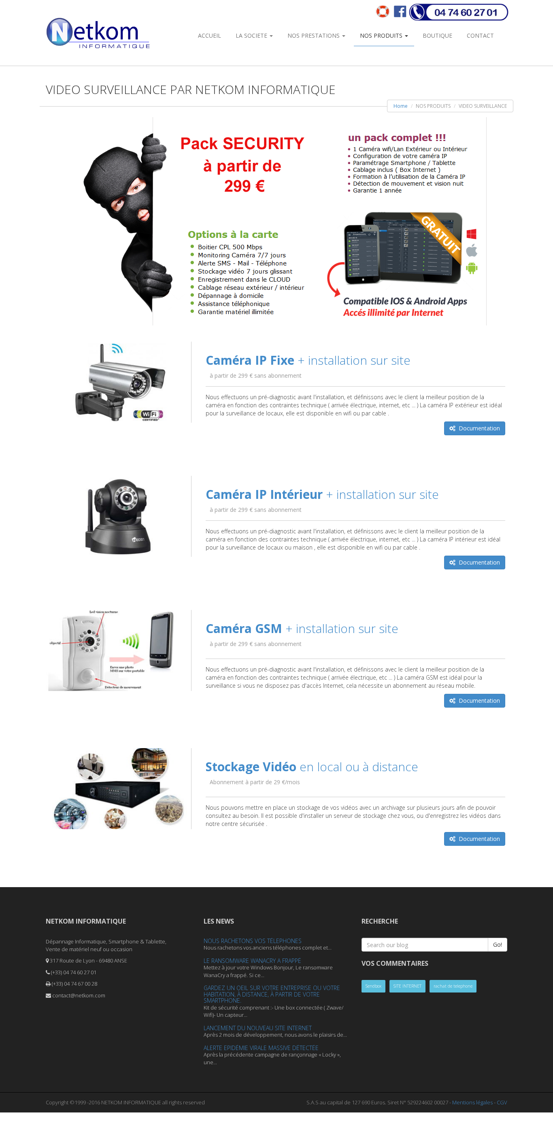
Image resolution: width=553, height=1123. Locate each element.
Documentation (477, 428)
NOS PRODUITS (382, 35)
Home (400, 106)
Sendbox (373, 986)
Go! (497, 944)
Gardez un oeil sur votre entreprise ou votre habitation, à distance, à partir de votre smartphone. (272, 994)
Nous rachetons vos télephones (253, 941)
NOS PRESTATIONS (314, 35)
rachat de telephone (453, 986)
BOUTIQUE (437, 35)
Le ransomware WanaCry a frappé (252, 961)
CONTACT (480, 35)
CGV (502, 1102)
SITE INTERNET (407, 986)
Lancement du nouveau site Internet (258, 1028)
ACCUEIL (209, 35)
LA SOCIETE (252, 35)
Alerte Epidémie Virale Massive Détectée (261, 1048)
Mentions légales (472, 1102)
